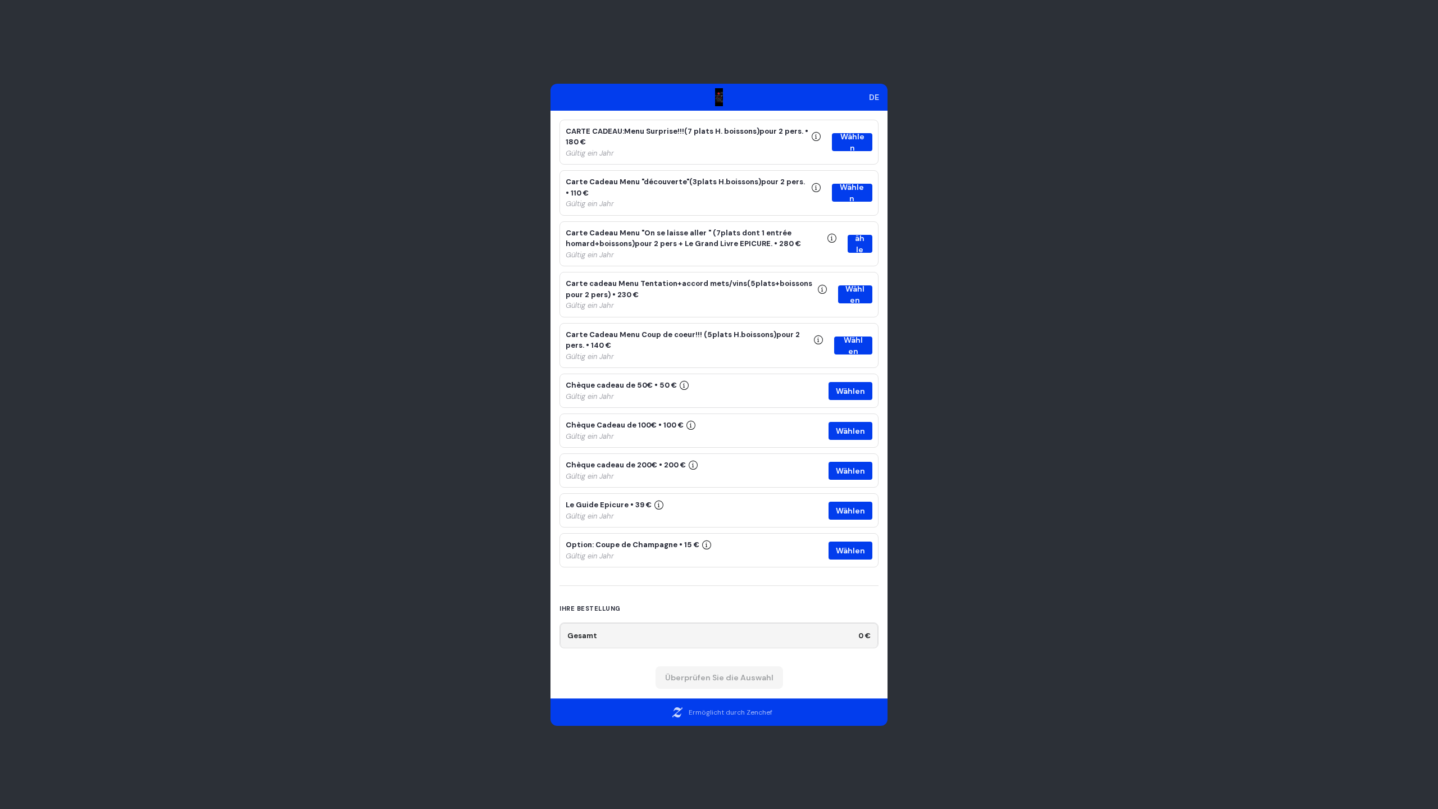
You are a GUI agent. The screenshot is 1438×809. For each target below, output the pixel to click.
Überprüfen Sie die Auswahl (719, 677)
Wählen (852, 142)
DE (874, 97)
